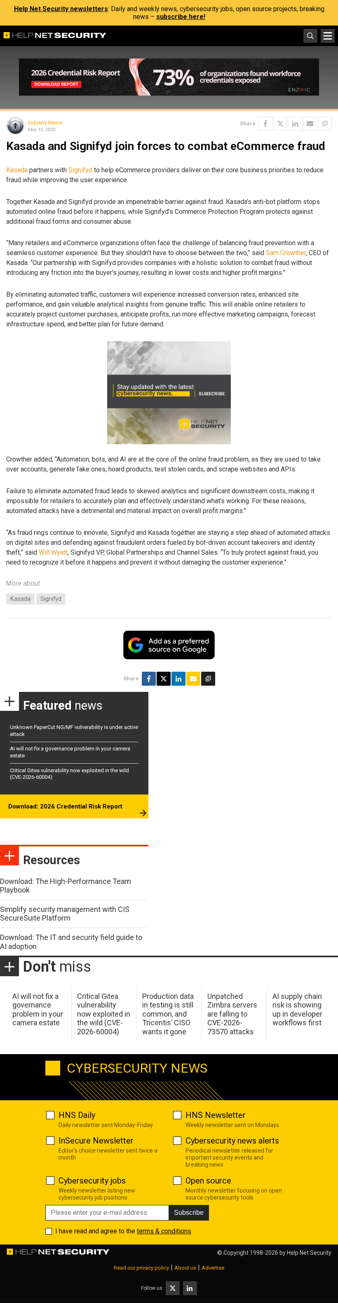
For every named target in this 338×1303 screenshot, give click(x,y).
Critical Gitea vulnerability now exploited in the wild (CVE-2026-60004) (103, 1014)
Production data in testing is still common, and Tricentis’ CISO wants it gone (168, 1014)
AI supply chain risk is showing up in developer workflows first (297, 1009)
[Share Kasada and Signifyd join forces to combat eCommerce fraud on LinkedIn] (295, 124)
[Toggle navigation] (328, 36)
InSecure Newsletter (96, 1141)
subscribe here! (180, 17)
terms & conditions (164, 1231)
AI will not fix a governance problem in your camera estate (37, 1009)
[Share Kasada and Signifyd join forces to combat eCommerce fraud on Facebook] (265, 124)
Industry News (45, 123)
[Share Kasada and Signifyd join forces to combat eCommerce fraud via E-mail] (310, 124)
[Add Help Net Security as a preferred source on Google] (325, 124)
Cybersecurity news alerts (232, 1141)
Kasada (17, 170)
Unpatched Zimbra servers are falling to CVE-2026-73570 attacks (232, 1014)
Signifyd (80, 170)
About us (185, 1268)
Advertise (213, 1268)
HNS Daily (77, 1115)
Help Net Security (309, 1252)
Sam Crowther (286, 253)
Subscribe (189, 1212)
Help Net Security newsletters (61, 9)
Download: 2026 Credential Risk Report (65, 806)
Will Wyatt (53, 552)
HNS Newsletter (215, 1115)
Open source (208, 1181)
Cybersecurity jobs (92, 1181)
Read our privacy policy (141, 1268)
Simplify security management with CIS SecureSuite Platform (64, 914)
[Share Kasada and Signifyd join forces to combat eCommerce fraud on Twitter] (280, 124)
